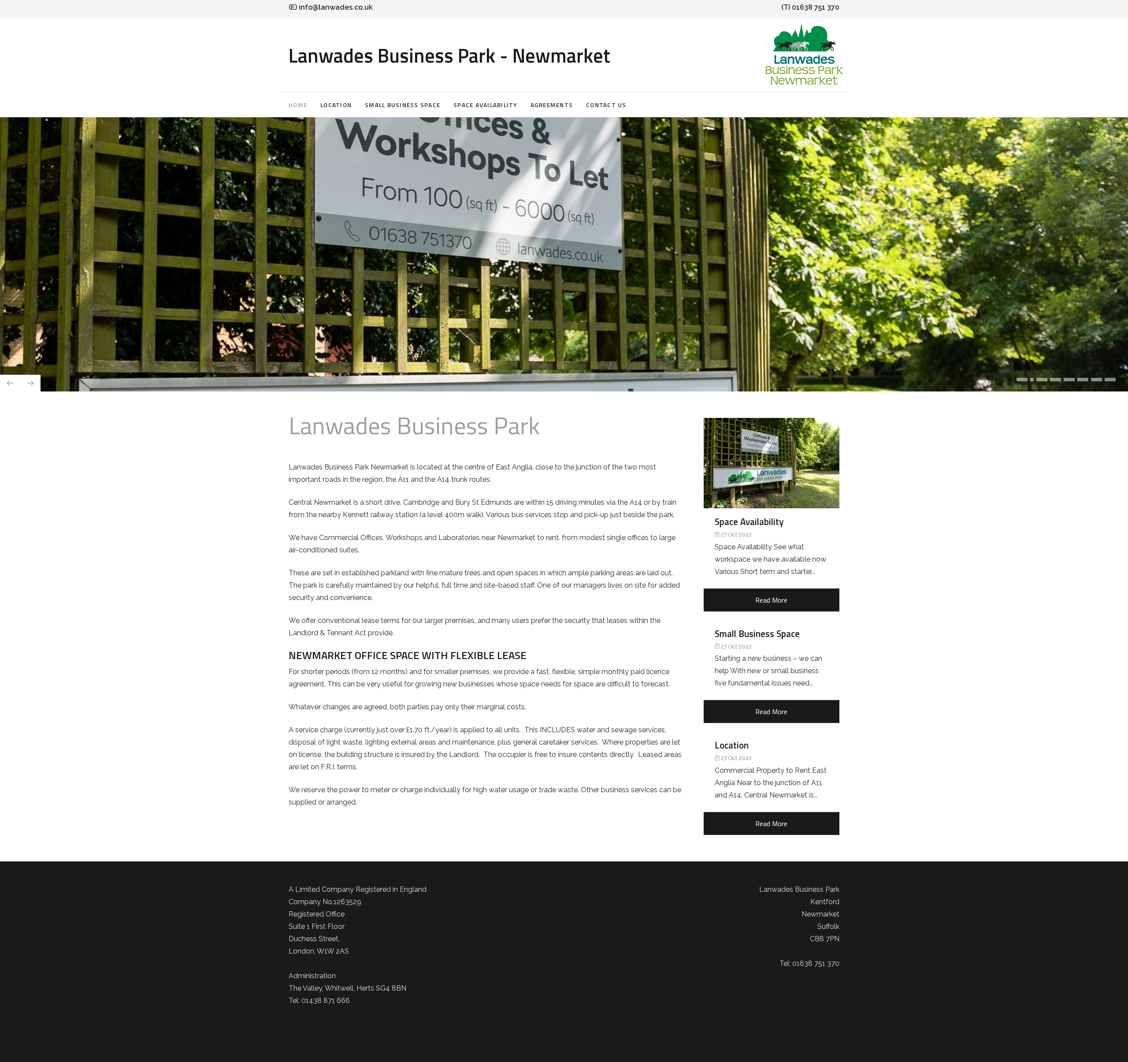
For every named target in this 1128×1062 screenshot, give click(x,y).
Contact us (606, 105)
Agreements (552, 105)
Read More (771, 600)
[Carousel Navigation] (564, 362)
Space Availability (485, 105)
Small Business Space (402, 105)
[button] (1022, 379)
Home (298, 105)
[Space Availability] (771, 463)
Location (336, 105)
